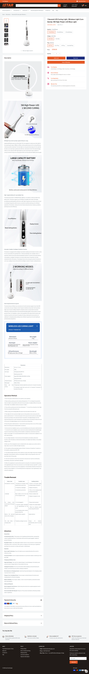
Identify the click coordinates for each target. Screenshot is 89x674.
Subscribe (73, 662)
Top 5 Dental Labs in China (7, 648)
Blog (57, 10)
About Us (4, 650)
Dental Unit (25, 10)
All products (8, 14)
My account (74, 6)
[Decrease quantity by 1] (53, 53)
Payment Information (25, 656)
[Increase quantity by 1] (59, 53)
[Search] (59, 5)
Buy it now (75, 58)
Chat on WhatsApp (66, 62)
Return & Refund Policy (25, 650)
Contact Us (47, 10)
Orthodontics (16, 10)
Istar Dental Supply (51, 24)
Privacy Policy (23, 648)
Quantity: (49, 53)
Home (3, 14)
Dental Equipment (6, 10)
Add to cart (56, 58)
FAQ (53, 10)
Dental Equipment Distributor (37, 10)
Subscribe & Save (82, 1)
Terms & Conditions (25, 654)
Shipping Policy (24, 652)
